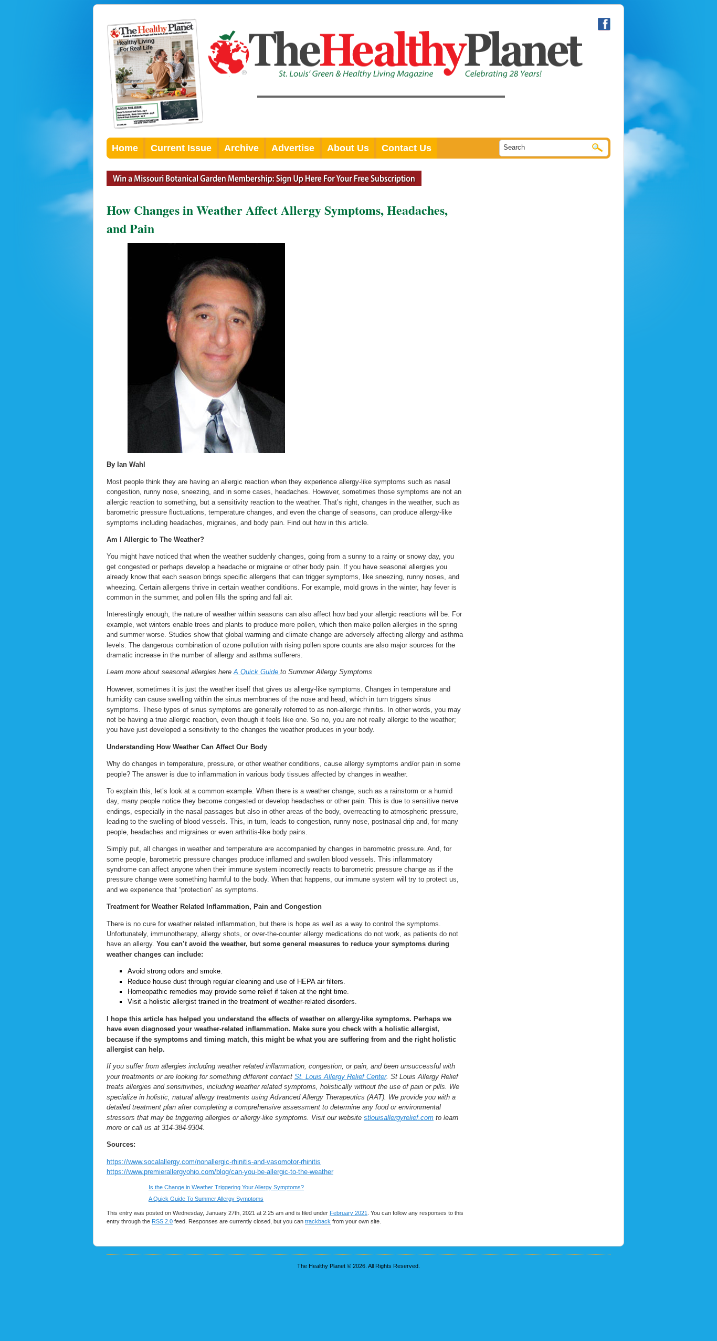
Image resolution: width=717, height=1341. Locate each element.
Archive (241, 148)
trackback (318, 1221)
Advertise (292, 148)
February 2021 (348, 1213)
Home (125, 148)
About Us (348, 148)
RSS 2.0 (162, 1221)
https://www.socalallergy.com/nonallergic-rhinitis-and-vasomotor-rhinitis (214, 1162)
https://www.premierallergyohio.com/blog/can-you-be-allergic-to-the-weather (220, 1172)
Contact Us (406, 148)
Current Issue (181, 148)
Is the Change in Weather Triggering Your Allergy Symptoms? (226, 1187)
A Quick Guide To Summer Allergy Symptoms (206, 1199)
